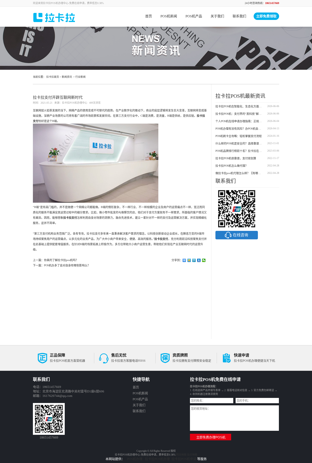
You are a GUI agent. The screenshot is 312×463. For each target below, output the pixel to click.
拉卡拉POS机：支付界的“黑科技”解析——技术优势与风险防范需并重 (239, 113)
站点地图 (192, 454)
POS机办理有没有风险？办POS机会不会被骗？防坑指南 (239, 128)
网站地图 (181, 454)
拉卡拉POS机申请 (183, 459)
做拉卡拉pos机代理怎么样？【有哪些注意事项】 (239, 173)
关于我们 (217, 16)
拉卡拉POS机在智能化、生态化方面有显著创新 (239, 106)
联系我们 (239, 16)
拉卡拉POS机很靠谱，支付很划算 (235, 158)
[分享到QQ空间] (189, 260)
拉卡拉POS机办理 (157, 459)
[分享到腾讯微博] (194, 260)
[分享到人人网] (199, 260)
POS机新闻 (168, 16)
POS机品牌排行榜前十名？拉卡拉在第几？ (239, 150)
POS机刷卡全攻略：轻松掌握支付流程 (238, 136)
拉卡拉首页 (52, 76)
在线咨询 (240, 235)
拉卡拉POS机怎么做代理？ (231, 165)
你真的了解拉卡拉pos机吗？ (61, 260)
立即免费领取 (266, 16)
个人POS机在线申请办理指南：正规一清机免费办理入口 (239, 121)
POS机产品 (194, 16)
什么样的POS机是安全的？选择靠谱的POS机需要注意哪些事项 (239, 143)
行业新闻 (80, 76)
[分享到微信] (204, 260)
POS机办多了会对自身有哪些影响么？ (67, 265)
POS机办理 (135, 459)
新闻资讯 (67, 76)
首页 (148, 16)
